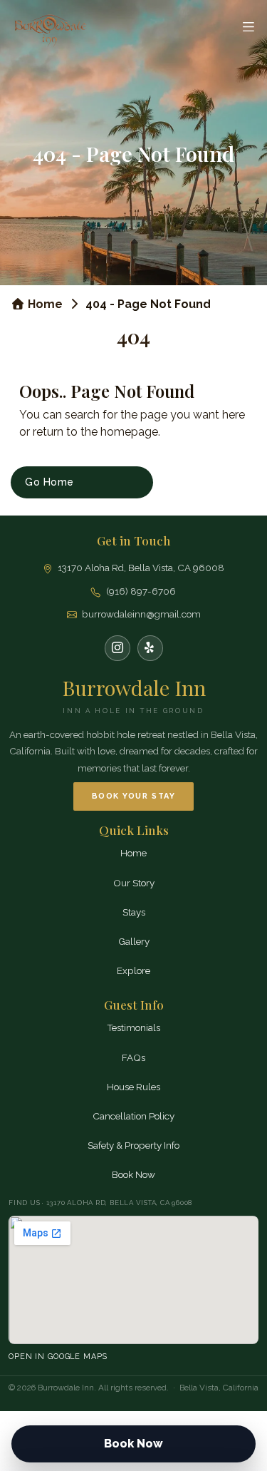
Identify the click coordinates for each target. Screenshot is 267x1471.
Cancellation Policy (133, 1116)
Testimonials (133, 1027)
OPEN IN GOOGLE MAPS (58, 1356)
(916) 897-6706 (141, 591)
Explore (133, 970)
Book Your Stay (133, 796)
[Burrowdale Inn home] (50, 26)
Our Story (134, 882)
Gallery (134, 941)
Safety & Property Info (133, 1145)
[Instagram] (117, 648)
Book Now (133, 1174)
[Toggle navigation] (248, 27)
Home (44, 304)
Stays (133, 912)
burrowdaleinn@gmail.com (141, 614)
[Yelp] (150, 648)
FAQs (133, 1057)
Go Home (49, 482)
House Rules (133, 1086)
